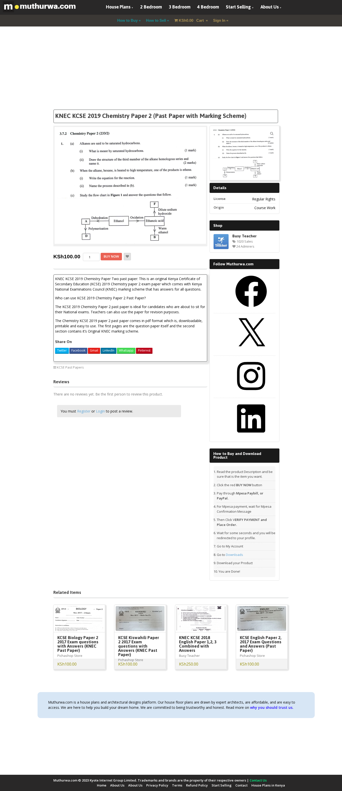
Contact (241, 785)
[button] (271, 133)
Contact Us (258, 780)
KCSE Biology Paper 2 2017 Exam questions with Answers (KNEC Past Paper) (77, 644)
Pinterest (144, 350)
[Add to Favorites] (127, 256)
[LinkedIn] (251, 436)
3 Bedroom (180, 6)
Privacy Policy (157, 785)
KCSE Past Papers (70, 367)
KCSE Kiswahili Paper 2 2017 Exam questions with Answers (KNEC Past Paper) (138, 646)
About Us (270, 6)
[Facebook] (251, 309)
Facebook (78, 350)
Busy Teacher (244, 236)
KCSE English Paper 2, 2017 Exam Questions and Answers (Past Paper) (260, 644)
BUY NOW (111, 256)
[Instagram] (251, 393)
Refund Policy (197, 785)
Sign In (219, 20)
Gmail (94, 350)
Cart (192, 20)
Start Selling (238, 6)
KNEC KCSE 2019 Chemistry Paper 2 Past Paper (170, 367)
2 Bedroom (151, 6)
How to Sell (156, 20)
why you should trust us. (271, 707)
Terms (177, 785)
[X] (251, 351)
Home (101, 785)
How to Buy (127, 20)
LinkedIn (108, 350)
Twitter (62, 350)
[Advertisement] (171, 74)
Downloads (234, 554)
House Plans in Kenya (268, 785)
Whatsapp (126, 350)
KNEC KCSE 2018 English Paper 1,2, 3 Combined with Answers (198, 644)
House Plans (118, 6)
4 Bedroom (208, 6)
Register (83, 411)
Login (100, 411)
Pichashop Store (69, 655)
